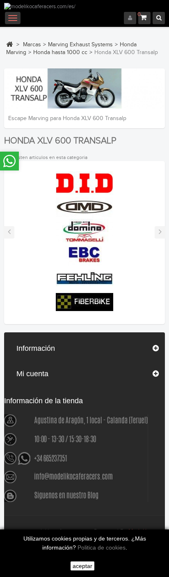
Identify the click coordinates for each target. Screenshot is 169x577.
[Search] (159, 18)
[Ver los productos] (84, 182)
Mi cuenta (32, 374)
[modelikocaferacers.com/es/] (84, 7)
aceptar (82, 566)
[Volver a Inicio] (9, 44)
